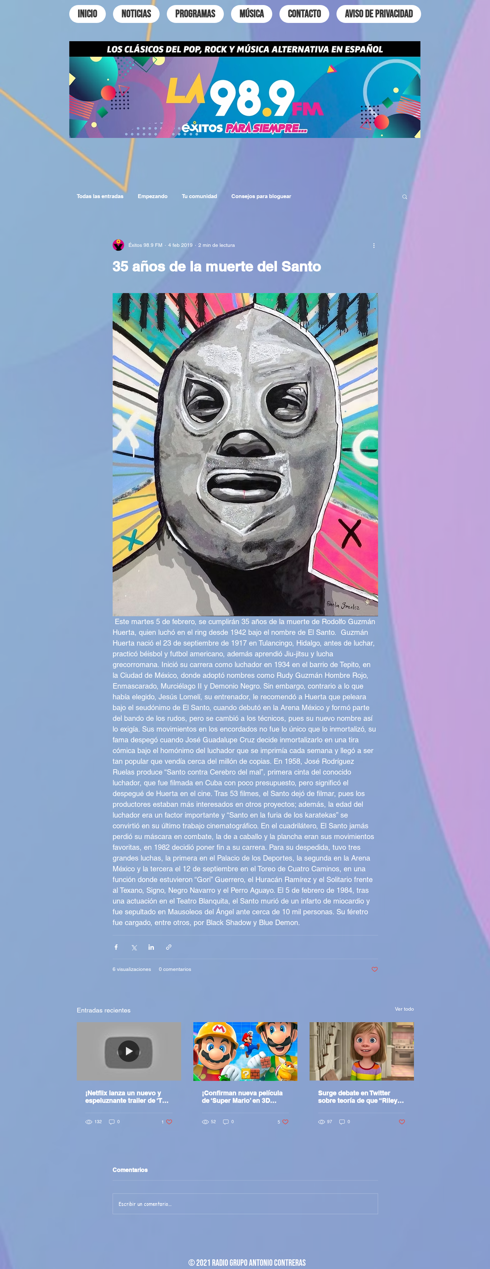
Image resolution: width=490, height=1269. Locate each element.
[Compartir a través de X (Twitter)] (133, 947)
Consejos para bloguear (261, 196)
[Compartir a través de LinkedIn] (151, 947)
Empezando (153, 196)
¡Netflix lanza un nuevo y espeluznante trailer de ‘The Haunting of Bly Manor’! (127, 1096)
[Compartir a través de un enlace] (168, 947)
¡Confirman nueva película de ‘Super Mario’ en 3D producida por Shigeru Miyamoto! (242, 1096)
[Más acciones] (373, 245)
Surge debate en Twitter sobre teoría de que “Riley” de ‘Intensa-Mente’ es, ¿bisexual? (359, 1096)
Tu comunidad (199, 196)
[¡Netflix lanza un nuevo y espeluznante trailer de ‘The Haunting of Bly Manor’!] (129, 1051)
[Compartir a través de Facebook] (116, 947)
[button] (404, 196)
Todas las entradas (100, 196)
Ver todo (404, 1009)
